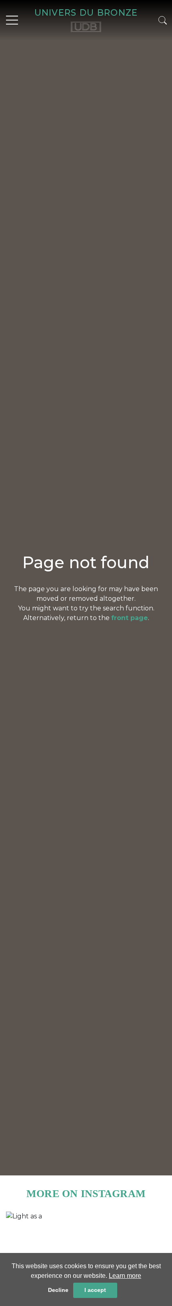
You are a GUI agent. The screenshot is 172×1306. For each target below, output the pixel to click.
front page (129, 618)
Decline (58, 1290)
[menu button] (12, 20)
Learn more (125, 1275)
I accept (95, 1290)
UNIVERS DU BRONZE (86, 12)
